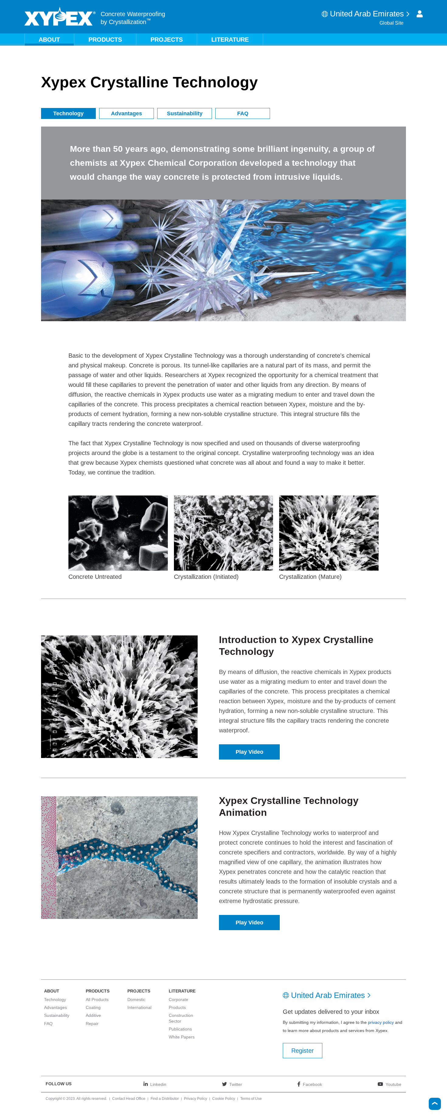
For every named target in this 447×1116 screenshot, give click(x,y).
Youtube (393, 1084)
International (139, 1007)
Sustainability (185, 113)
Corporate (178, 999)
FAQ (242, 113)
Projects (167, 39)
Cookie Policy (223, 1098)
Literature (230, 39)
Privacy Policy (195, 1098)
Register (302, 1050)
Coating (93, 1007)
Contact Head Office (128, 1098)
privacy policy (381, 1022)
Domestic (136, 999)
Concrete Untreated (95, 576)
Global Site (391, 23)
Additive (93, 1015)
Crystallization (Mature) (310, 576)
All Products (97, 999)
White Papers (182, 1036)
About (49, 39)
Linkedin (158, 1084)
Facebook (312, 1084)
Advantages (126, 113)
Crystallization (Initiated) (206, 576)
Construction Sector (181, 1018)
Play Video (249, 752)
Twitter (235, 1084)
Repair (92, 1023)
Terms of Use (251, 1098)
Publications (180, 1029)
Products (105, 39)
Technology (68, 113)
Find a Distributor (165, 1098)
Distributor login (420, 13)
